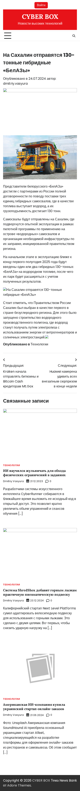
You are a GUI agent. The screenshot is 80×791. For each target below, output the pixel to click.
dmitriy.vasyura (15, 83)
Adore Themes (19, 785)
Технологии (39, 344)
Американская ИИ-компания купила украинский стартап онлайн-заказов (34, 706)
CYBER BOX (40, 17)
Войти (41, 5)
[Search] (74, 36)
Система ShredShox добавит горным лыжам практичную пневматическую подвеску (40, 592)
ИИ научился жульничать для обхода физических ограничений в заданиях (34, 473)
